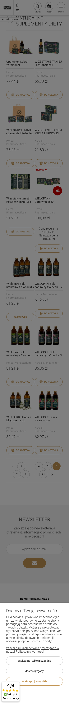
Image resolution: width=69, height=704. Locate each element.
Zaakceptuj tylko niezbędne (34, 660)
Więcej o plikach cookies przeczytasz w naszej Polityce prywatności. (32, 649)
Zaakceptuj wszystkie (35, 681)
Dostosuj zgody (34, 671)
